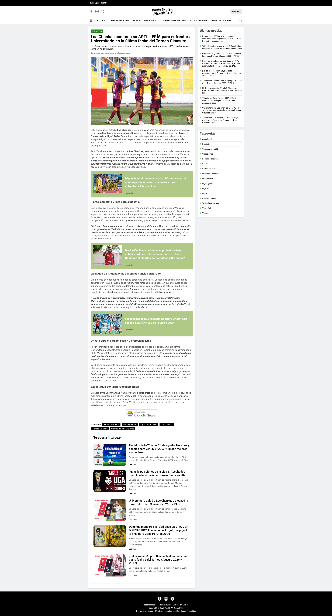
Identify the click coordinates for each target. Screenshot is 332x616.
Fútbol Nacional (198, 20)
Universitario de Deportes (122, 429)
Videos (205, 213)
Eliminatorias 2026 (210, 159)
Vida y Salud (207, 208)
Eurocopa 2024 (152, 20)
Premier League (209, 198)
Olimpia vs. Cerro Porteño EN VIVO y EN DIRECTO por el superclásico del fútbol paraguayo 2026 (219, 100)
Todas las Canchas (221, 20)
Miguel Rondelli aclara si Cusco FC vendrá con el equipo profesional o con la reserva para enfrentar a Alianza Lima (155, 182)
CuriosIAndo (207, 154)
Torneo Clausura (100, 429)
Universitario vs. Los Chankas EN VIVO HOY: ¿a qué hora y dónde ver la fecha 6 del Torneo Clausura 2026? (221, 110)
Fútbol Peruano (130, 424)
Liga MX (205, 188)
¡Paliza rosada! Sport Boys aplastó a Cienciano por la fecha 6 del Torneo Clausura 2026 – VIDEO (158, 560)
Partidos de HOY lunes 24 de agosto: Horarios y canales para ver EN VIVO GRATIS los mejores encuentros (159, 449)
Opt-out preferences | (145, 611)
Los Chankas (167, 424)
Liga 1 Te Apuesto (149, 424)
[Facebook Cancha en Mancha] (91, 11)
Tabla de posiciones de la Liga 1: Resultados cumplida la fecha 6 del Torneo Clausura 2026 (222, 47)
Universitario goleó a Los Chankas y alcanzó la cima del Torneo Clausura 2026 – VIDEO (221, 54)
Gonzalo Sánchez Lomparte (105, 53)
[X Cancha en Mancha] (102, 11)
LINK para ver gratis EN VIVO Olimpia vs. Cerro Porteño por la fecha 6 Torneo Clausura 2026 (222, 90)
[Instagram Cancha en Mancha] (97, 11)
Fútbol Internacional (174, 20)
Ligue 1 (205, 193)
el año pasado (126, 53)
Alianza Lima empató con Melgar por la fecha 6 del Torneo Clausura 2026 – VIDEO (222, 82)
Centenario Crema (111, 424)
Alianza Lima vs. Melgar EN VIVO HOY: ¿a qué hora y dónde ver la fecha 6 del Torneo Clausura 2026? (220, 120)
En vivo (136, 20)
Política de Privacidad (186, 611)
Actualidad (100, 20)
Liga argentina (208, 183)
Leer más (129, 193)
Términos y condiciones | (166, 611)
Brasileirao (207, 144)
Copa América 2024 (119, 20)
